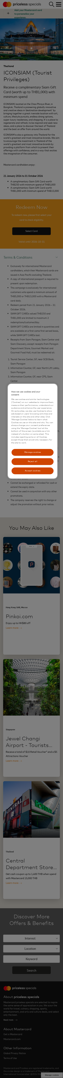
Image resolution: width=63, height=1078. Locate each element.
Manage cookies (32, 452)
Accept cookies (32, 471)
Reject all (32, 461)
